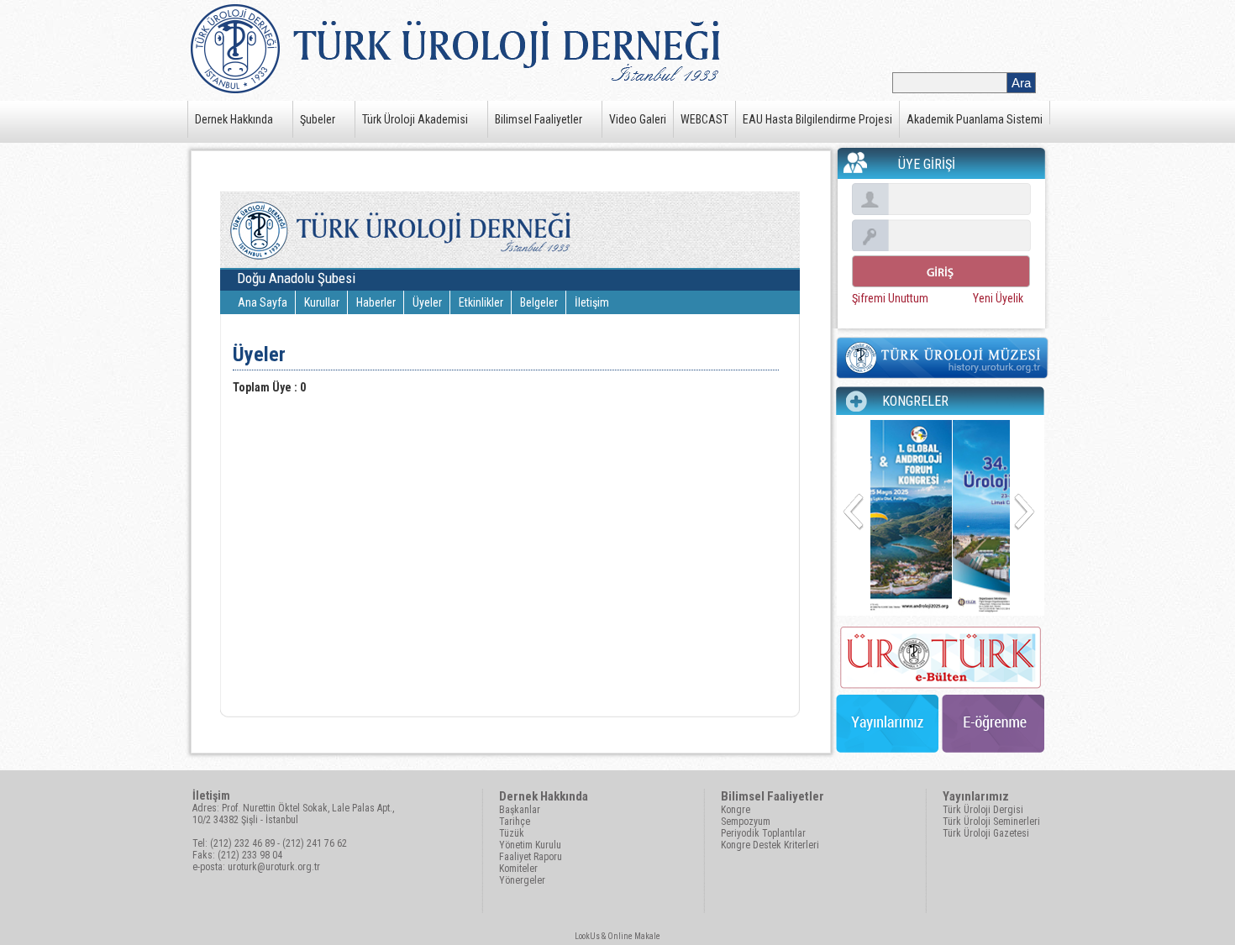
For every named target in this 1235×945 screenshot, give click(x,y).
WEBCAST (704, 119)
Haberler (376, 302)
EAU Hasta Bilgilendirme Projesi (817, 119)
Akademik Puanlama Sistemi (975, 119)
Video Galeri (637, 119)
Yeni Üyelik (998, 298)
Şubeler (317, 119)
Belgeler (539, 302)
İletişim (592, 302)
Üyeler (427, 302)
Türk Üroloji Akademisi (415, 119)
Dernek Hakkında (234, 119)
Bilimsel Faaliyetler (538, 119)
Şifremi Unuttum (890, 298)
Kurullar (321, 302)
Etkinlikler (481, 302)
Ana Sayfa (262, 302)
